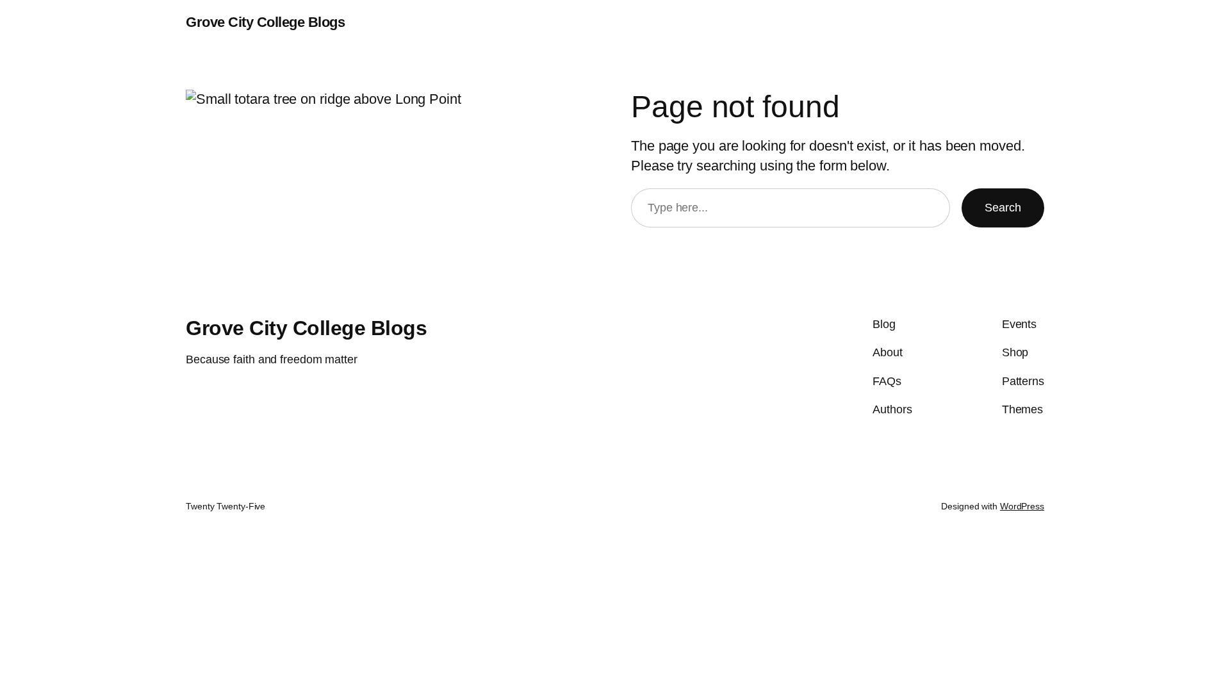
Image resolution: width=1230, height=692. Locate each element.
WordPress (1022, 506)
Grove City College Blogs (265, 22)
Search (1003, 207)
